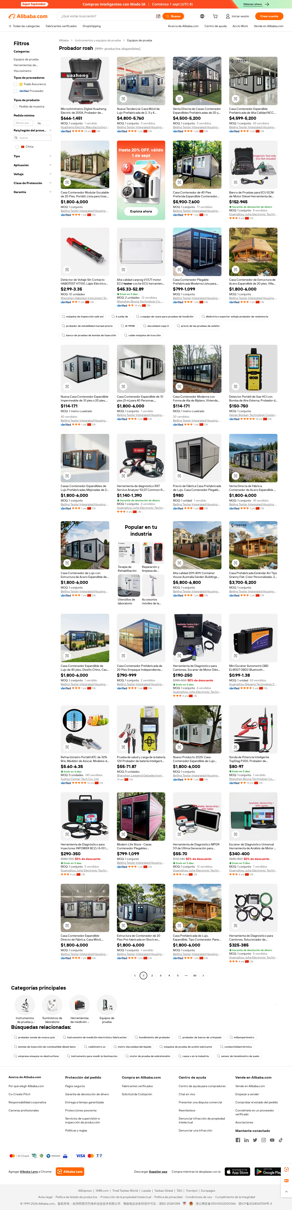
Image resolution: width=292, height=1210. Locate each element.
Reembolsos (187, 1110)
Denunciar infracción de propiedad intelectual (202, 1120)
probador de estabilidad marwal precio (89, 325)
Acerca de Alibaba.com (25, 1077)
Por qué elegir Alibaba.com (26, 1086)
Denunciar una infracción (195, 1130)
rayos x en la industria (196, 1056)
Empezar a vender (247, 1094)
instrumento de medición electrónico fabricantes (97, 1037)
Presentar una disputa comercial (200, 1102)
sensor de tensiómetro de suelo (240, 1056)
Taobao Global (163, 1190)
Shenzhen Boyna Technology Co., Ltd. (141, 301)
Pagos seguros (75, 1086)
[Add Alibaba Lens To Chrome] (70, 1171)
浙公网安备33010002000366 (216, 1203)
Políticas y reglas (76, 1130)
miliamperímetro (244, 1037)
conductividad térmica (238, 1046)
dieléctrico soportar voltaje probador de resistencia (237, 316)
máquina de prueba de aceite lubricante (188, 1046)
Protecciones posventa (80, 1110)
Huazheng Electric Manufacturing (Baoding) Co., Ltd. (85, 127)
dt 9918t (130, 325)
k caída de (122, 316)
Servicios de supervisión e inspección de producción (82, 1120)
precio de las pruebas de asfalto (200, 325)
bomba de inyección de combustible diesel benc (47, 1046)
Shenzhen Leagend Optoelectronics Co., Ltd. (141, 775)
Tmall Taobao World (125, 1190)
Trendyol (191, 1190)
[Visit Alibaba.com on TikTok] (280, 1140)
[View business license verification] (185, 1203)
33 (194, 975)
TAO (179, 1190)
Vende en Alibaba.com (250, 1086)
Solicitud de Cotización (137, 1094)
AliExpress (85, 1190)
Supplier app (158, 1171)
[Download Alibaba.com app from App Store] (237, 1171)
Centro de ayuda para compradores (202, 1086)
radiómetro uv (96, 1046)
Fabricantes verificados (137, 1086)
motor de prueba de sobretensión (150, 1056)
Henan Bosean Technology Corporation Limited (253, 415)
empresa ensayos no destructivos (38, 1056)
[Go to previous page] (135, 975)
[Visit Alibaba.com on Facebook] (237, 1140)
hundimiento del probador (154, 1037)
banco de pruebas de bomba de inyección (91, 335)
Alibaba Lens (29, 1171)
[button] (158, 16)
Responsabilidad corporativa (27, 1102)
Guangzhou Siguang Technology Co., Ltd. (253, 684)
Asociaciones (244, 1122)
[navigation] (32, 508)
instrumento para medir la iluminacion (94, 1056)
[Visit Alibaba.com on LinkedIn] (246, 1140)
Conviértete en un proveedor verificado (254, 1112)
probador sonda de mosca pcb (36, 1037)
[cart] (216, 17)
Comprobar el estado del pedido (256, 1102)
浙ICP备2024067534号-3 (255, 1203)
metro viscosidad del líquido (134, 1046)
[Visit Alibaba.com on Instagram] (263, 1140)
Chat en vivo (187, 1094)
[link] (286, 1169)
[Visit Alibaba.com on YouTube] (272, 1140)
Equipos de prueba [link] (139, 40)
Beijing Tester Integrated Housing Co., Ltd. (141, 127)
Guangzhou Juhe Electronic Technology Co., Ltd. (253, 214)
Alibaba (64, 40)
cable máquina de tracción (144, 335)
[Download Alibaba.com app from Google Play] (269, 1171)
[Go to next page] (203, 975)
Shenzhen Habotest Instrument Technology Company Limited (85, 298)
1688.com (102, 1190)
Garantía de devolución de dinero (87, 1094)
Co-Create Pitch (19, 1094)
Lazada (146, 1190)
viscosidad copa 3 (158, 325)
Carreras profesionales (24, 1110)
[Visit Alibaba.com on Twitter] (255, 1140)
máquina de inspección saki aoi (84, 316)
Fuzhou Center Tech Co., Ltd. (80, 779)
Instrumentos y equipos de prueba (98, 40)
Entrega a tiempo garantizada (84, 1102)
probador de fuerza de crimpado (202, 1037)
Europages (208, 1190)
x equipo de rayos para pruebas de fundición (166, 316)
